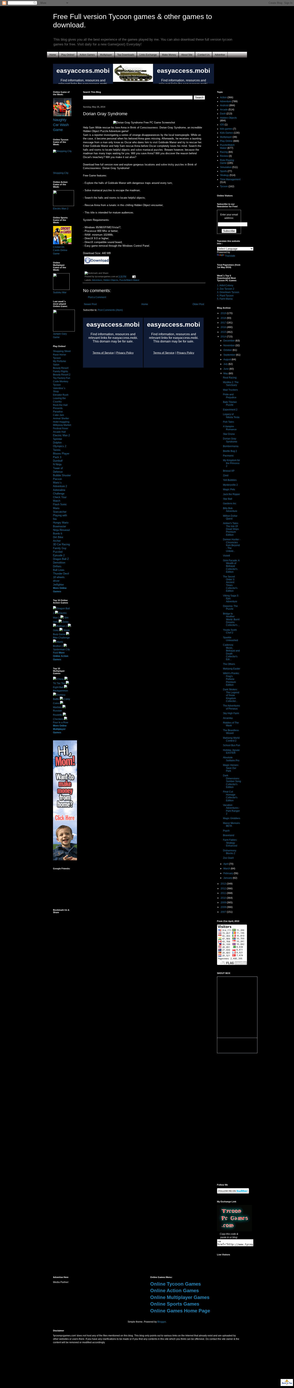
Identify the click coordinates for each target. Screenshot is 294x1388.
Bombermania (230, 446)
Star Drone (229, 434)
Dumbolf (58, 460)
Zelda (65, 621)
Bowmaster (59, 526)
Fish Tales (228, 421)
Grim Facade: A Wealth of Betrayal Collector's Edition (231, 566)
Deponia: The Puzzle (230, 607)
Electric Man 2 (60, 208)
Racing (224, 152)
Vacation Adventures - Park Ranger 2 (231, 809)
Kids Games (226, 132)
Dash (223, 113)
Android (224, 105)
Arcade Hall (59, 431)
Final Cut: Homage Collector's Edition (230, 796)
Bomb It (57, 533)
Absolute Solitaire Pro (231, 759)
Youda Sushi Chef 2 (230, 631)
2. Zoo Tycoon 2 (225, 288)
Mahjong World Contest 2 (231, 739)
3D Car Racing (61, 544)
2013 (224, 883)
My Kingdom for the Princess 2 (231, 463)
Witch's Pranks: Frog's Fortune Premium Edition (231, 679)
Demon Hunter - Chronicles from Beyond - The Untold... (231, 545)
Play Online (226, 141)
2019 (224, 313)
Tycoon (224, 186)
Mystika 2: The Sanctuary (231, 383)
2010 (224, 898)
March (227, 868)
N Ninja (57, 464)
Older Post (198, 304)
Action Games (87, 54)
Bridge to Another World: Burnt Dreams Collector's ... (231, 619)
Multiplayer (106, 54)
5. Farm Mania (225, 298)
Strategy (224, 175)
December (229, 340)
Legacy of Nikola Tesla (231, 415)
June (226, 368)
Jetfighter (58, 584)
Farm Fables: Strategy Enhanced (230, 843)
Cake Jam (58, 415)
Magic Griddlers (231, 818)
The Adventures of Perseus (231, 707)
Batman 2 (62, 626)
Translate (230, 255)
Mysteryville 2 (230, 484)
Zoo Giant (228, 858)
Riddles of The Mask (231, 724)
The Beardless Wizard (231, 732)
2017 (224, 322)
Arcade (224, 109)
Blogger (161, 1321)
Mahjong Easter (231, 668)
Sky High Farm (231, 713)
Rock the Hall (60, 405)
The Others (229, 664)
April (226, 864)
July (225, 364)
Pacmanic (228, 455)
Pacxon (57, 478)
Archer (57, 540)
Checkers (58, 719)
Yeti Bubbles (230, 480)
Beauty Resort (60, 368)
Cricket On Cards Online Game (60, 250)
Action (223, 97)
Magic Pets (229, 489)
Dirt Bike (58, 537)
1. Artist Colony (225, 285)
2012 (224, 888)
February (228, 873)
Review (224, 156)
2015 (224, 332)
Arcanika (228, 718)
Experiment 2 (230, 409)
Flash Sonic (60, 504)
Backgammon (60, 690)
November (229, 345)
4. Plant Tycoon (225, 295)
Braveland (228, 835)
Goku (56, 630)
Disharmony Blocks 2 (229, 852)
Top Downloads (125, 54)
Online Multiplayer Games (179, 1297)
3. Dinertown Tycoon (228, 292)
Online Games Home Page (180, 1310)
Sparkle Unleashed (230, 639)
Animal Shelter (61, 418)
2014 (224, 336)
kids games (226, 128)
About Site (186, 54)
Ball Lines (58, 569)
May (226, 373)
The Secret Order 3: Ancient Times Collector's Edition (230, 583)
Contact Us (204, 54)
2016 (224, 327)
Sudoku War (59, 292)
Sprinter (57, 438)
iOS (222, 124)
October (228, 350)
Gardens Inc (229, 503)
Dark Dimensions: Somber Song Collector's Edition (232, 781)
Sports (223, 171)
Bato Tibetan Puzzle (230, 403)
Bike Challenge (61, 637)
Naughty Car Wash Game (61, 125)
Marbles (57, 707)
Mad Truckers (230, 389)
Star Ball (227, 498)
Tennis (57, 449)
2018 (224, 318)
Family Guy (59, 548)
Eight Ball (58, 687)
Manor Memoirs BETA (231, 824)
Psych (226, 830)
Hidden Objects (110, 280)
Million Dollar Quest (230, 517)
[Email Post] (133, 276)
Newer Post (90, 304)
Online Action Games (174, 1290)
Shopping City (60, 173)
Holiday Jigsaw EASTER (231, 751)
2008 (224, 907)
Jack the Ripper (231, 494)
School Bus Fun (231, 745)
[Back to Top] (287, 1383)
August (227, 359)
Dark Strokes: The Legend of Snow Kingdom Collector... (231, 695)
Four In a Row (60, 722)
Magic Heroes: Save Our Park (231, 768)
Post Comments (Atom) (110, 310)
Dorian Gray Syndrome (230, 440)
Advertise (220, 54)
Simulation (226, 167)
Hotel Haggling (61, 421)
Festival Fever (60, 428)
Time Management (230, 179)
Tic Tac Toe (59, 683)
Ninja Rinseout (61, 529)
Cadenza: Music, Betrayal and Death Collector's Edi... (231, 652)
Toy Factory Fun (61, 378)
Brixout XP (228, 470)
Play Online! (67, 54)
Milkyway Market (62, 425)
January (228, 878)
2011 (224, 893)
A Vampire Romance (230, 428)
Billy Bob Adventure (230, 509)
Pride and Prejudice (229, 396)
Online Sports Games (174, 1304)
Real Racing (230, 377)
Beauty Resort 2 (61, 374)
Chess (60, 679)
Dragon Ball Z (61, 558)
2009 (224, 902)
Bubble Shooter (62, 475)
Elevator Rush (60, 394)
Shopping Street (62, 351)
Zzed (225, 475)
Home (52, 54)
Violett (226, 555)
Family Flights (60, 371)
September (229, 354)
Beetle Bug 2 (230, 451)
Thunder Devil (61, 573)
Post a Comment (97, 297)
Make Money (169, 54)
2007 (224, 912)
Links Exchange (148, 54)
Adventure (97, 280)
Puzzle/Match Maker (129, 280)
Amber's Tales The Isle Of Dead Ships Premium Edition (231, 529)
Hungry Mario (60, 522)
